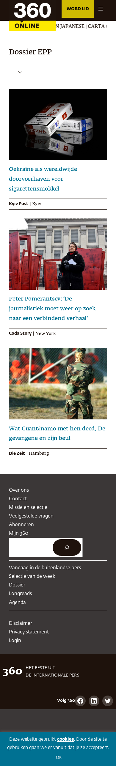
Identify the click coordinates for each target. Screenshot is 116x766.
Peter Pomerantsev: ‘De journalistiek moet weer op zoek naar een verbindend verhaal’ (52, 308)
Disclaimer (20, 623)
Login (15, 640)
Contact (18, 498)
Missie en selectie (28, 507)
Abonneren (21, 524)
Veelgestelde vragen (31, 516)
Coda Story (20, 333)
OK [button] (59, 758)
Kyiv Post (18, 204)
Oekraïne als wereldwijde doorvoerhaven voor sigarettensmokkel (43, 179)
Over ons (19, 490)
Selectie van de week (32, 576)
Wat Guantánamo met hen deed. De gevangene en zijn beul (57, 433)
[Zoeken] (67, 547)
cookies (65, 739)
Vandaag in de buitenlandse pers (45, 567)
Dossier (17, 585)
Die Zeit (17, 454)
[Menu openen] (100, 8)
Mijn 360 (18, 533)
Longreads (20, 593)
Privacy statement (29, 632)
